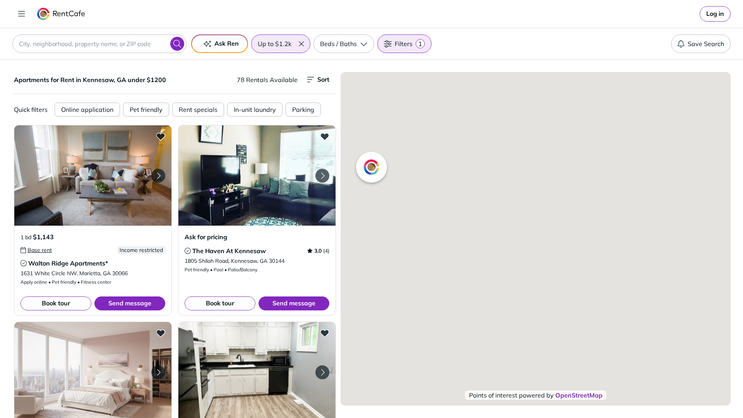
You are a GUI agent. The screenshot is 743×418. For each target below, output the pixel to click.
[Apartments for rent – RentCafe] (61, 14)
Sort (323, 79)
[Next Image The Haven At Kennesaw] (322, 176)
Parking (303, 109)
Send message (129, 303)
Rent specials (198, 109)
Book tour (56, 303)
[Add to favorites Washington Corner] (161, 333)
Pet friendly (146, 109)
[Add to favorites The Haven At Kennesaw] (325, 136)
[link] (715, 14)
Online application (87, 109)
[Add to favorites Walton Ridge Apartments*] (161, 136)
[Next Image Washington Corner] (158, 372)
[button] (301, 44)
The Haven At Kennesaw (229, 251)
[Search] (177, 44)
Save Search (706, 44)
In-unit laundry (255, 109)
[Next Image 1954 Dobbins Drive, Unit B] (322, 372)
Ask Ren (226, 43)
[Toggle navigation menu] (21, 14)
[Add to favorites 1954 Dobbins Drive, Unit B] (325, 333)
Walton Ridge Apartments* (68, 263)
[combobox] (99, 43)
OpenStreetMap (579, 395)
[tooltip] (36, 250)
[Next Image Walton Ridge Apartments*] (158, 176)
